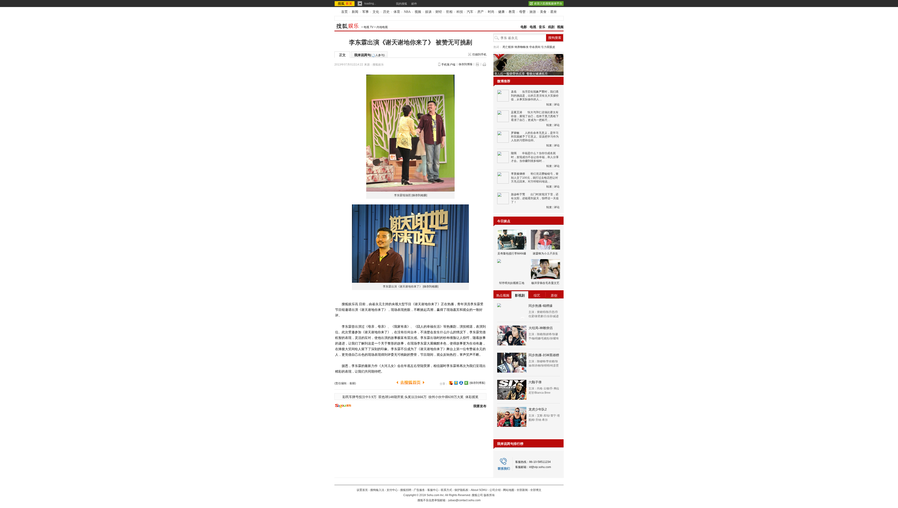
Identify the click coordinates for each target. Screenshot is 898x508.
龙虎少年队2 (538, 409)
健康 (501, 12)
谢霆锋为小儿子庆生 (545, 253)
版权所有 (489, 495)
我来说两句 (369, 55)
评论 (557, 104)
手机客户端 (448, 64)
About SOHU (479, 490)
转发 (549, 104)
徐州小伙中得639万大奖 (445, 397)
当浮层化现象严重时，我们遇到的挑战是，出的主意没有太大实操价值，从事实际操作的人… (535, 95)
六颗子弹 (535, 382)
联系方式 (446, 490)
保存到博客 (466, 64)
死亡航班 (508, 47)
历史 (386, 12)
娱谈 (428, 12)
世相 (449, 12)
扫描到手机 (479, 54)
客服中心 (432, 490)
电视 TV (368, 27)
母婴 (522, 12)
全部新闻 (522, 490)
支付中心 (392, 490)
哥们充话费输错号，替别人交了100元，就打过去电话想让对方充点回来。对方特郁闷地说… (534, 177)
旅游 (532, 12)
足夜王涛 (516, 112)
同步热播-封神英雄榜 (544, 355)
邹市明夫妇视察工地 (511, 283)
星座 (553, 12)
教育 (512, 12)
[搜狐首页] (345, 3)
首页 (344, 12)
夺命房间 (534, 47)
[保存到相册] (419, 195)
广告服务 (419, 490)
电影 (524, 27)
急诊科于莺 (518, 194)
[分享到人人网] (461, 383)
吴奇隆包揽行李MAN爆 (511, 253)
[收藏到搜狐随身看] (466, 383)
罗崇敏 (515, 132)
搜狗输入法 (377, 490)
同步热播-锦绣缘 (541, 306)
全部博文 (535, 490)
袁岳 (514, 91)
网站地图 (508, 490)
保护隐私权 (461, 490)
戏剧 (551, 27)
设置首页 (362, 490)
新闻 (355, 12)
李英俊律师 (518, 173)
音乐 (542, 27)
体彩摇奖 (471, 397)
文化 (376, 12)
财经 (438, 12)
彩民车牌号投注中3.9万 (359, 397)
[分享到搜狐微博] (451, 383)
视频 (418, 12)
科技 (459, 12)
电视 (533, 27)
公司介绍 (495, 490)
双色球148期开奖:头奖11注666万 (402, 397)
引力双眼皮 (548, 47)
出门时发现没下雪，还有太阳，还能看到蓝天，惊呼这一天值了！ (535, 198)
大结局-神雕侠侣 (541, 328)
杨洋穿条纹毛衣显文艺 (545, 283)
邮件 (414, 3)
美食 (543, 12)
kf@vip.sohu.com (540, 467)
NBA (407, 12)
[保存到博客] (477, 383)
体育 (397, 12)
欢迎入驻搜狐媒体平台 (548, 3)
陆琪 (514, 153)
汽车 (470, 12)
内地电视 (382, 27)
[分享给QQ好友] (456, 383)
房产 (480, 12)
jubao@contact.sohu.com (464, 500)
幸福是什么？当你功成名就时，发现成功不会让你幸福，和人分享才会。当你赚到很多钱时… (535, 157)
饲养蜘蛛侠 (521, 47)
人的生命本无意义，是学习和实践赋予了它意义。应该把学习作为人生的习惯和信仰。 (535, 136)
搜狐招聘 (405, 490)
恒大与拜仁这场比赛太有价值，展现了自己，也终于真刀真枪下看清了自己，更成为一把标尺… (535, 116)
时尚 (491, 12)
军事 (365, 12)
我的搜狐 (401, 3)
